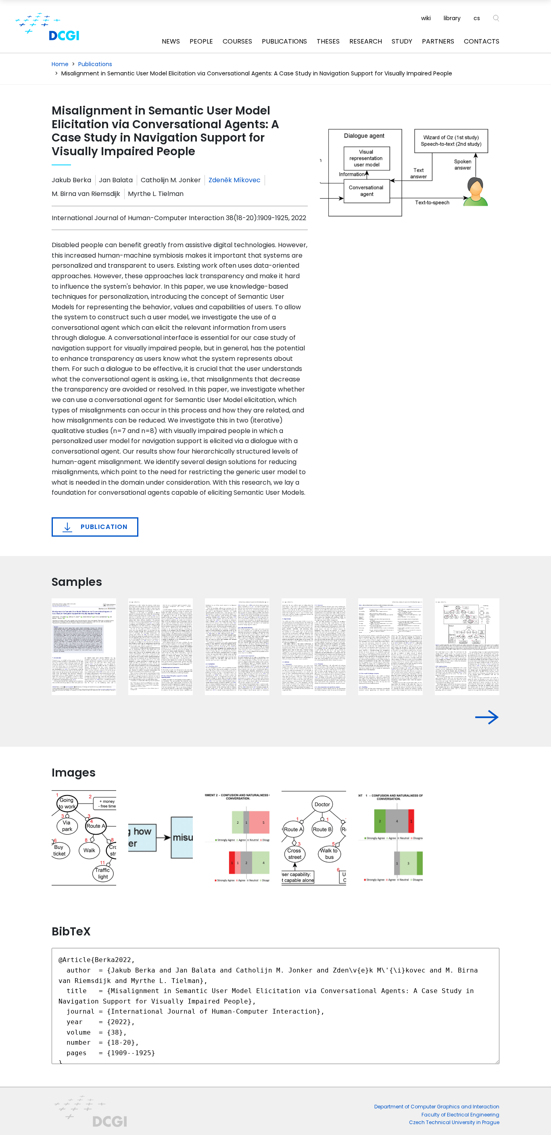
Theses (328, 41)
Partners (438, 41)
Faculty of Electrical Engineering (460, 1114)
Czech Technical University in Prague (454, 1122)
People (201, 41)
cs (477, 18)
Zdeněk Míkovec (235, 180)
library (452, 18)
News (171, 41)
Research (365, 41)
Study (402, 41)
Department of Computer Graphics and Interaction (436, 1106)
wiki (426, 18)
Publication (103, 526)
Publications (284, 41)
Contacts (481, 41)
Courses (237, 41)
